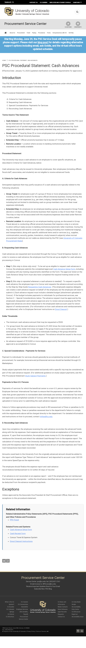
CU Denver (11, 614)
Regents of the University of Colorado (15, 631)
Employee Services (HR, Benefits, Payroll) (22, 612)
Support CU (34, 2)
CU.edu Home (68, 27)
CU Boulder (10, 607)
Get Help (71, 33)
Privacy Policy (31, 631)
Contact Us (61, 616)
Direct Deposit (61, 309)
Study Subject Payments (35, 376)
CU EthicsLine (76, 612)
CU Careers (43, 2)
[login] (47, 631)
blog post (43, 42)
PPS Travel (14, 520)
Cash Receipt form (18, 533)
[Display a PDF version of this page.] (8, 561)
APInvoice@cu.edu (49, 584)
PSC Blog (48, 589)
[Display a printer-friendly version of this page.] (4, 561)
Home (4, 60)
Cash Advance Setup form (64, 269)
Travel (28, 33)
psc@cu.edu (41, 581)
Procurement (21, 33)
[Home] (26, 15)
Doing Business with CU (60, 33)
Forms (49, 33)
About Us (12, 33)
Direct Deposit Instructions (21, 541)
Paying (34, 33)
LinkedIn (82, 631)
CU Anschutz (10, 616)
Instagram (78, 631)
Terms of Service (41, 631)
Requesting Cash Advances (39, 287)
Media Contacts (63, 607)
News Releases (63, 609)
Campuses (76, 2)
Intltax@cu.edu (46, 416)
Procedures (41, 33)
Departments (78, 27)
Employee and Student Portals (60, 2)
